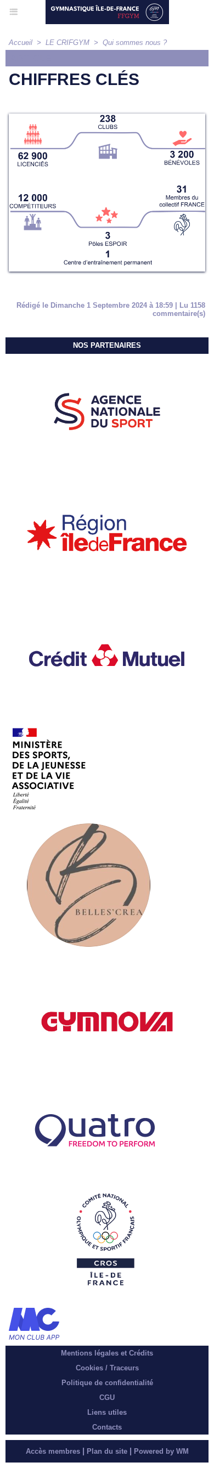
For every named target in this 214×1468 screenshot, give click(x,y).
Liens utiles (107, 1412)
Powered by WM (161, 1451)
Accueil (20, 42)
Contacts (107, 1427)
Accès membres (53, 1451)
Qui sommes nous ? (135, 42)
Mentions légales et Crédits (107, 1353)
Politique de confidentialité (107, 1383)
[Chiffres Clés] (107, 118)
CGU (107, 1397)
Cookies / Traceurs (107, 1368)
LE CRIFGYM (67, 42)
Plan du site (107, 1451)
